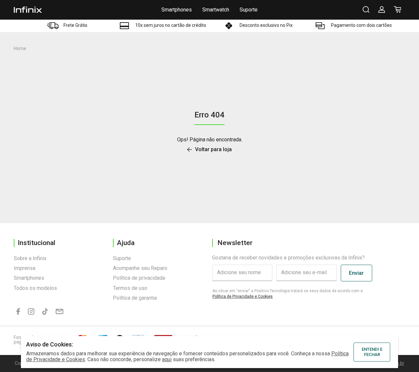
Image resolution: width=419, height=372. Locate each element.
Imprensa (24, 268)
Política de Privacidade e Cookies (242, 296)
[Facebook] (18, 312)
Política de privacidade (139, 278)
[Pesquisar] (366, 9)
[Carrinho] (397, 9)
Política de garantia (135, 298)
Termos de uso (130, 288)
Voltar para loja (213, 149)
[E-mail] (59, 311)
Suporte (249, 10)
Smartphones (176, 10)
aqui (167, 359)
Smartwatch (215, 10)
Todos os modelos (35, 288)
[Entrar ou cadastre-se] (382, 9)
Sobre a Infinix (30, 258)
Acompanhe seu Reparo (140, 268)
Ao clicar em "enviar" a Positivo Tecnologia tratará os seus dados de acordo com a (287, 294)
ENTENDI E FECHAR (372, 352)
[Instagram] (31, 312)
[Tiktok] (45, 312)
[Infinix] (28, 10)
